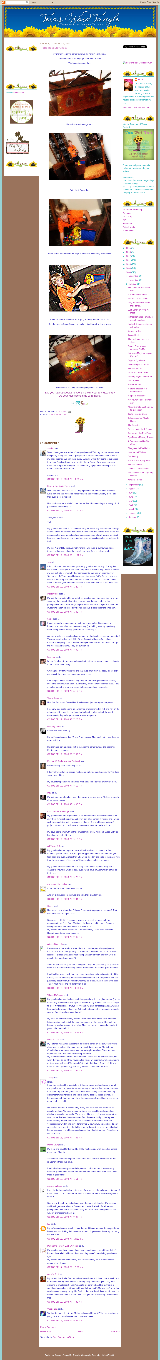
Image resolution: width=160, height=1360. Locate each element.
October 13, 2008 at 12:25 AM (65, 1032)
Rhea (140, 79)
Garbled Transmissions (138, 468)
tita (64, 414)
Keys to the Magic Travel (58, 486)
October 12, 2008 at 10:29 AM (65, 479)
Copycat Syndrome (136, 360)
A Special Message (136, 396)
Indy (49, 793)
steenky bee (52, 594)
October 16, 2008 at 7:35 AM (64, 1302)
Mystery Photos (135, 480)
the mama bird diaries (57, 884)
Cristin (50, 906)
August (132, 489)
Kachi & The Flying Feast (139, 460)
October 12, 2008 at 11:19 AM (65, 511)
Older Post (115, 1331)
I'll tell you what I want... (139, 372)
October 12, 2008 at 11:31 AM (65, 555)
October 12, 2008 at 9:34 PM (64, 899)
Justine (50, 448)
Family (51, 414)
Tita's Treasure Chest (53, 47)
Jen (49, 562)
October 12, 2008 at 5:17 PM (64, 691)
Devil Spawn (133, 380)
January (133, 517)
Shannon (51, 657)
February (133, 513)
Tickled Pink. (134, 335)
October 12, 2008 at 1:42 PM (64, 612)
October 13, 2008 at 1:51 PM (64, 1179)
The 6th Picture (135, 368)
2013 (128, 252)
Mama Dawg (53, 1145)
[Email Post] (68, 411)
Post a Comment (48, 1327)
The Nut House (135, 464)
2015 (128, 248)
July (131, 493)
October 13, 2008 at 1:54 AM (64, 1070)
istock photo (128, 230)
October (133, 284)
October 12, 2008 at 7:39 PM (64, 754)
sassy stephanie (54, 1186)
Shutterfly (127, 223)
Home (80, 1331)
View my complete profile (136, 107)
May (131, 501)
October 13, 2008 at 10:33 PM (65, 1239)
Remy (58, 414)
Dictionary (127, 216)
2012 (128, 256)
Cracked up (133, 456)
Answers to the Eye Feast (140, 433)
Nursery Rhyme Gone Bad (140, 376)
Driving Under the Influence (140, 429)
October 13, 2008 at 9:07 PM (64, 1217)
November (134, 280)
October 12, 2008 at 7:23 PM (64, 719)
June (131, 497)
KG (48, 1224)
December (134, 276)
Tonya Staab (53, 698)
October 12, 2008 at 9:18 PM (64, 839)
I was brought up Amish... (139, 364)
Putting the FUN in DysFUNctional (62, 1246)
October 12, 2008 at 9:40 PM (64, 937)
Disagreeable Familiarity (139, 448)
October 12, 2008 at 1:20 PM (64, 587)
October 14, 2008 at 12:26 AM (65, 1267)
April (131, 505)
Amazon (126, 213)
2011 (128, 260)
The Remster (134, 425)
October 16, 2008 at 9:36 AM (64, 1320)
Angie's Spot (53, 1274)
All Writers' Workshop (132, 209)
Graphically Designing (91, 1355)
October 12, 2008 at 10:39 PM (65, 988)
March (132, 509)
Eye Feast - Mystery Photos (141, 437)
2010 (128, 264)
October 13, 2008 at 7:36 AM (64, 1138)
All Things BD (53, 846)
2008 (128, 272)
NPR (125, 220)
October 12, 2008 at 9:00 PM (64, 804)
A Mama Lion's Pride (137, 294)
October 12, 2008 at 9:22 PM (64, 877)
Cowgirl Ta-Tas (134, 331)
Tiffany (50, 1077)
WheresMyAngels (55, 995)
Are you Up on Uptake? (138, 298)
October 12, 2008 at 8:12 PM (64, 786)
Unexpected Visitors (137, 452)
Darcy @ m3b (53, 726)
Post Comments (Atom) (63, 1337)
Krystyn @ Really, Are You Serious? (63, 761)
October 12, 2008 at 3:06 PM (64, 650)
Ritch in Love (53, 1039)
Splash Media (129, 227)
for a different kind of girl (58, 811)
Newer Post (45, 1331)
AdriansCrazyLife (55, 944)
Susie (49, 619)
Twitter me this (134, 385)
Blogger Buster (18, 92)
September (134, 485)
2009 (128, 268)
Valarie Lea (52, 1309)
